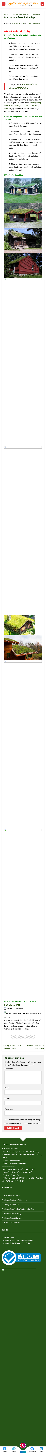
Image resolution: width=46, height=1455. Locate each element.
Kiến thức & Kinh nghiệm (32, 14)
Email (7, 1099)
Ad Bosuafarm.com (33, 24)
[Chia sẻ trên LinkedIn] (33, 1036)
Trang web (8, 1109)
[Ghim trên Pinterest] (29, 1036)
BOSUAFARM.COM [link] (12, 1005)
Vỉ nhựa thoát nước (22, 106)
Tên (6, 1088)
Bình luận (8, 1069)
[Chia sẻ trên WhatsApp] (13, 1036)
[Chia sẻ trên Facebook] (17, 1036)
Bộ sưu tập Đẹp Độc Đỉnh (13, 14)
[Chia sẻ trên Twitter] (21, 1036)
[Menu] (3, 4)
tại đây (4, 1157)
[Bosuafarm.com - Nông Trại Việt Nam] (23, 4)
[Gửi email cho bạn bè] (25, 1036)
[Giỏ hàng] (42, 4)
